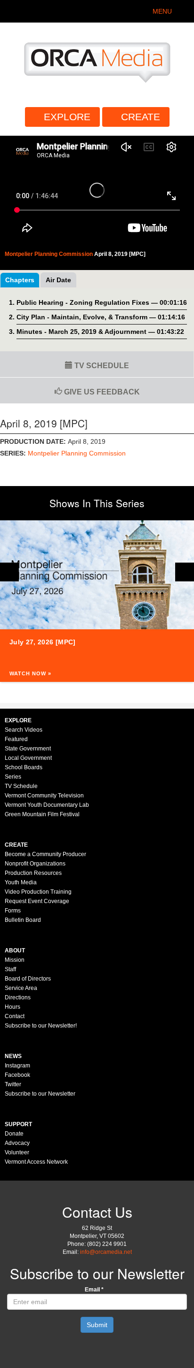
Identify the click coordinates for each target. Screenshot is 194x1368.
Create (140, 116)
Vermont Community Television (44, 795)
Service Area (21, 988)
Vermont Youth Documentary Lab (47, 805)
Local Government (28, 758)
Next (184, 572)
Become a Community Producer (45, 854)
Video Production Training (38, 892)
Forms (13, 910)
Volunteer (17, 1152)
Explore (67, 116)
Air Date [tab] (58, 280)
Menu (162, 11)
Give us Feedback (101, 392)
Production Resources (33, 873)
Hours (12, 1007)
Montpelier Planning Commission (77, 453)
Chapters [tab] (19, 280)
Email (94, 1289)
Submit (97, 1325)
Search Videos (23, 730)
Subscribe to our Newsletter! (41, 1025)
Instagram (17, 1065)
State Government (28, 748)
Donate (14, 1133)
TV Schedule (101, 366)
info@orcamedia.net (106, 1252)
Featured (16, 739)
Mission (14, 960)
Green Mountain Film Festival (42, 814)
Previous (9, 572)
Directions (18, 997)
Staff (10, 969)
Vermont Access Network (36, 1162)
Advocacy (17, 1143)
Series (13, 776)
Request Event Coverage (37, 901)
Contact (14, 1016)
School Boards (23, 767)
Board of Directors (28, 978)
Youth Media (21, 882)
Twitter (13, 1084)
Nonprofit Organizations (35, 863)
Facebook (17, 1075)
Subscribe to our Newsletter (40, 1093)
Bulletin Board (23, 920)
